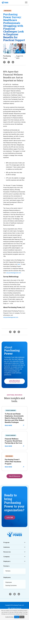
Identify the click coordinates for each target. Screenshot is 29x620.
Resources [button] (7, 552)
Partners (6, 566)
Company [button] (6, 556)
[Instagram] (13, 62)
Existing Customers (11, 585)
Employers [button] (6, 561)
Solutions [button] (6, 547)
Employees (7, 577)
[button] (26, 2)
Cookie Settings (9, 617)
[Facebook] (4, 62)
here (19, 264)
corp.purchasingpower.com (13, 273)
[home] (5, 2)
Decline (22, 617)
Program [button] (6, 542)
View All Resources (14, 476)
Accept (16, 617)
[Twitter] (8, 62)
